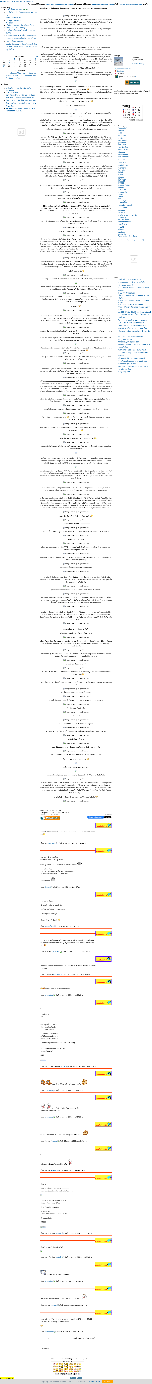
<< (2, 56)
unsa (120, 199)
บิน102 (121, 227)
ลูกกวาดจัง (122, 192)
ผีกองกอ (122, 136)
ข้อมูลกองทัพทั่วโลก (13, 18)
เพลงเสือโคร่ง (49, 926)
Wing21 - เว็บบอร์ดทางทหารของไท (132, 320)
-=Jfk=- (121, 195)
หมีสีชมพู (122, 168)
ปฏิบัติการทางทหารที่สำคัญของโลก (20, 25)
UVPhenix (122, 141)
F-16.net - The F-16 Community (130, 304)
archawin (122, 234)
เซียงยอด (121, 152)
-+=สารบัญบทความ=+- (14, 41)
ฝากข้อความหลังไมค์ (124, 69)
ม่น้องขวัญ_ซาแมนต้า (127, 215)
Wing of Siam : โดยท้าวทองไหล (130, 337)
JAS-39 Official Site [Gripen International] (134, 312)
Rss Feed (120, 71)
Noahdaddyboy (124, 222)
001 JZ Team (123, 220)
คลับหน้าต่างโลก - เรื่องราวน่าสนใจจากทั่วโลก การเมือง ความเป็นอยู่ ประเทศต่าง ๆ (134, 331)
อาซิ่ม (120, 138)
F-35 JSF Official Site (126, 293)
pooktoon (122, 143)
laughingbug (123, 154)
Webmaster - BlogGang (127, 236)
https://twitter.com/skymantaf (103, 4)
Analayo (54, 1141)
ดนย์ (120, 133)
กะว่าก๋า (63, 1066)
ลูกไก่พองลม (123, 208)
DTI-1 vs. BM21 (12, 92)
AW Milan (122, 190)
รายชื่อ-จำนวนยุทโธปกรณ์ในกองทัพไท (21, 44)
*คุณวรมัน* (122, 128)
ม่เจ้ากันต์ (57, 974)
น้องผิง (121, 175)
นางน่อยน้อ (49, 995)
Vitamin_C (122, 201)
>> (37, 56)
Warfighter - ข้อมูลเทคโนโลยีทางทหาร (133, 350)
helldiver (121, 172)
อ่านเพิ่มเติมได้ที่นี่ (93, 1381)
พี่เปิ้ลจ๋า (121, 230)
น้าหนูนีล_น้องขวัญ (125, 205)
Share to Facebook (95, 817)
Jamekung (52, 843)
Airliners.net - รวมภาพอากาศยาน (131, 323)
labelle (121, 188)
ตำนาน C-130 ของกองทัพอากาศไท (132, 358)
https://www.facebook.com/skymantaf (59, 4)
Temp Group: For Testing (15, 28)
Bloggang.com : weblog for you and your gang (16, 1)
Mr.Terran (122, 179)
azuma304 (122, 203)
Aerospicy (122, 218)
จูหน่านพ (121, 213)
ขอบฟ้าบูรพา (123, 224)
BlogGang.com (124, 372)
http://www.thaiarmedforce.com (130, 4)
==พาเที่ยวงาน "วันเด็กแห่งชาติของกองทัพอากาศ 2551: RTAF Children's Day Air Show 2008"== (21, 75)
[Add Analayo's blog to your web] (132, 240)
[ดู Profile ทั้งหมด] (138, 64)
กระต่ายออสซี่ (49, 1332)
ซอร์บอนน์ (56, 952)
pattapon (121, 210)
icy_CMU (122, 145)
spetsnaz (122, 232)
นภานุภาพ (122, 162)
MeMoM (121, 181)
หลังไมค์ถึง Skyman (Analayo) (130, 279)
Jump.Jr (121, 197)
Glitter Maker (123, 149)
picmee (47, 887)
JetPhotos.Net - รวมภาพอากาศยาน (132, 326)
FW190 (121, 183)
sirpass (121, 130)
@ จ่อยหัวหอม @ (6, 1378)
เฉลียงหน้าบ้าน (124, 185)
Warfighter (122, 170)
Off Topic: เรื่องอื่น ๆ (13, 20)
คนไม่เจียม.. (123, 165)
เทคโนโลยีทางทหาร (14, 9)
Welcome (9, 23)
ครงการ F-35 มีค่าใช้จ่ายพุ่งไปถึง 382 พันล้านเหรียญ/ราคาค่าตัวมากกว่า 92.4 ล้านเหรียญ (21, 103)
